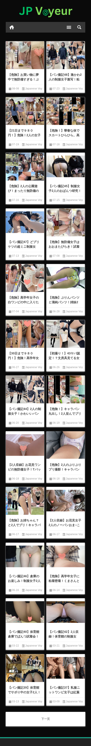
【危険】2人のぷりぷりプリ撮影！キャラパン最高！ (65, 469)
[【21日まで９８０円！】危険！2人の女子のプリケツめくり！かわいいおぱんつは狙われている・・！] (25, 111)
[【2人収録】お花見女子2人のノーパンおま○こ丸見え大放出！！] (65, 500)
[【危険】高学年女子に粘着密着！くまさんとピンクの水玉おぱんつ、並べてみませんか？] (65, 556)
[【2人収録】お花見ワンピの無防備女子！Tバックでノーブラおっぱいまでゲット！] (25, 445)
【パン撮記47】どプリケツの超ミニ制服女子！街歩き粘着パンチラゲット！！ (23, 249)
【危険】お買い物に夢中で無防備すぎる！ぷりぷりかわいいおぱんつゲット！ (23, 81)
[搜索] (79, 27)
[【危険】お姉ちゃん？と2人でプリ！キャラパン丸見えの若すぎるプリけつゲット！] (25, 501)
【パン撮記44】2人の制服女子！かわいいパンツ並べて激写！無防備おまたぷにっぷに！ (24, 416)
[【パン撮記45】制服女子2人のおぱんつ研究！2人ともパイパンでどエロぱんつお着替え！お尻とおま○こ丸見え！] (65, 166)
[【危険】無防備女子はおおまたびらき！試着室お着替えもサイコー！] (65, 222)
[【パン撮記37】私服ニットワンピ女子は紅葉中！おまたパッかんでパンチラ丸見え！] (65, 668)
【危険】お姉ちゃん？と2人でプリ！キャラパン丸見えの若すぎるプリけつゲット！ (24, 527)
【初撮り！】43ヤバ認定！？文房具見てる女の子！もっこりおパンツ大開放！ (64, 360)
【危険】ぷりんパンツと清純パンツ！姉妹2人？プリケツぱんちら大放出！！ (64, 304)
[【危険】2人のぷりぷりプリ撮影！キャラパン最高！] (65, 445)
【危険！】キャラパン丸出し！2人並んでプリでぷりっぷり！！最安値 (65, 416)
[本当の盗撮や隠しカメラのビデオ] (45, 11)
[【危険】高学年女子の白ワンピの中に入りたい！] (25, 278)
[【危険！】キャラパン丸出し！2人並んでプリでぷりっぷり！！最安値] (65, 389)
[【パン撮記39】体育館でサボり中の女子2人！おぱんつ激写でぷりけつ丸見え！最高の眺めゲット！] (25, 668)
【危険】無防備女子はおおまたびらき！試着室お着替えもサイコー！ (64, 249)
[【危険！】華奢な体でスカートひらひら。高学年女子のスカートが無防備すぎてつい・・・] (65, 111)
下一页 (45, 719)
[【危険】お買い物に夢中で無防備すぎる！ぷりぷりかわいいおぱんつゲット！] (25, 55)
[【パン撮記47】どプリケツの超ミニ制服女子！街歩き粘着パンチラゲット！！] (25, 222)
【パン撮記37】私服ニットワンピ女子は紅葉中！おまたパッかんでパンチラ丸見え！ (64, 694)
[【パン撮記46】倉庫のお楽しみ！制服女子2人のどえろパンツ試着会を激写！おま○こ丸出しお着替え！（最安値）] (25, 556)
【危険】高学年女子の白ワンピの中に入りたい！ (23, 302)
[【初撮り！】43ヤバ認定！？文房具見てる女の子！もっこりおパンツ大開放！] (65, 334)
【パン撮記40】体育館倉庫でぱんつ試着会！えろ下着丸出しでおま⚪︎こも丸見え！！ (25, 638)
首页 (12, 27)
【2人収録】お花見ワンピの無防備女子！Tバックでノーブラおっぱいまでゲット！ (24, 471)
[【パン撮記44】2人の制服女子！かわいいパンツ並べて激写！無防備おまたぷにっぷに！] (25, 389)
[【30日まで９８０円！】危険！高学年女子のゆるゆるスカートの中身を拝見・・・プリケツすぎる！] (25, 334)
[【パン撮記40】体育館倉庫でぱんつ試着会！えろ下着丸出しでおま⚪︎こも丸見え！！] (25, 612)
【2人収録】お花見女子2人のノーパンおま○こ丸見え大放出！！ (65, 525)
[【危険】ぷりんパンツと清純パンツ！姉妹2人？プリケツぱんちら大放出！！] (65, 277)
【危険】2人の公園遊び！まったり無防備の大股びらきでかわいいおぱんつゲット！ (23, 193)
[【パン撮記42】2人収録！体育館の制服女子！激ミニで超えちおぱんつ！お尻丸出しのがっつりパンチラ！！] (65, 612)
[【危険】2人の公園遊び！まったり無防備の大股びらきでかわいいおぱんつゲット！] (25, 167)
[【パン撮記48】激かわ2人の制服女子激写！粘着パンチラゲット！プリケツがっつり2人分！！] (65, 55)
